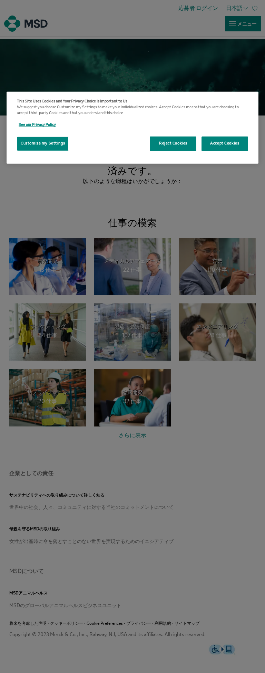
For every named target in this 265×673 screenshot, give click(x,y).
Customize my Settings (43, 143)
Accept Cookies (224, 143)
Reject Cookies (173, 143)
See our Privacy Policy (37, 125)
